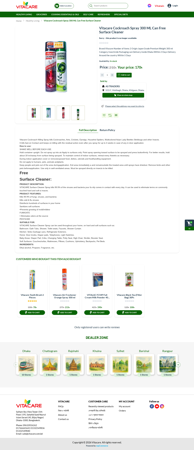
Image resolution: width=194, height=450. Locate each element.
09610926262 (30, 425)
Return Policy (107, 130)
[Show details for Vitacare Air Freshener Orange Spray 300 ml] (64, 279)
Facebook (152, 406)
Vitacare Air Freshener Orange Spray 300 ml (64, 296)
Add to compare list (110, 115)
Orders (122, 410)
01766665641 (23, 428)
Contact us (63, 419)
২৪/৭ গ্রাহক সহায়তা (96, 414)
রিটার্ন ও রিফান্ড (93, 423)
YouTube (157, 406)
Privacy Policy (95, 419)
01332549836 (38, 428)
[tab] (88, 130)
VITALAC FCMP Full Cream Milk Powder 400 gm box (97, 297)
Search (91, 6)
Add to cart (125, 75)
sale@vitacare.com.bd (32, 433)
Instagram (162, 406)
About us (62, 414)
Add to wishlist (104, 115)
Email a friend (116, 115)
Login (175, 5)
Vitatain (159, 5)
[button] (178, 365)
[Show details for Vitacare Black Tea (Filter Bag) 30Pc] (129, 279)
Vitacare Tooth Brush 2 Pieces (32, 296)
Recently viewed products (101, 406)
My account (124, 406)
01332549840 (23, 431)
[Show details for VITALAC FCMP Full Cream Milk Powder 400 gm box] (97, 279)
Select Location (66, 6)
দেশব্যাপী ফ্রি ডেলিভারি (96, 410)
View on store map (124, 95)
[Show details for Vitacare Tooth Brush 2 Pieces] (32, 279)
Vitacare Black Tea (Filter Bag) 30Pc (129, 296)
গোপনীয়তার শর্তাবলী (95, 427)
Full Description (88, 130)
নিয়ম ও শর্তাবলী (63, 410)
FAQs (61, 406)
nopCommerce (102, 446)
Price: (104, 67)
